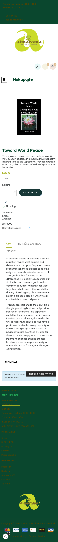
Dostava (5, 471)
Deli (25, 228)
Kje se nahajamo (14, 20)
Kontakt (5, 451)
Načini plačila (7, 442)
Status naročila (8, 475)
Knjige (5, 216)
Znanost (6, 219)
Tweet (29, 228)
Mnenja (11, 251)
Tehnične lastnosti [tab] (30, 244)
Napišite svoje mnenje (41, 374)
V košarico (30, 193)
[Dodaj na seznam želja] (48, 192)
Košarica (5, 480)
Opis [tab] (9, 244)
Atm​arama (27, 524)
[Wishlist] (45, 66)
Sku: (4, 224)
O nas (4, 438)
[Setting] (37, 66)
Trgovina (5, 484)
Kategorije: (7, 212)
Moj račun (6, 467)
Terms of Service (37, 536)
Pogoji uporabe (8, 455)
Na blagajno (7, 447)
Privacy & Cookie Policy (12, 536)
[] (5, 536)
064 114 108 (11, 16)
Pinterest (34, 228)
